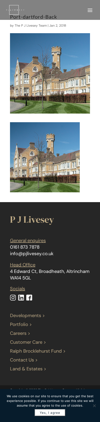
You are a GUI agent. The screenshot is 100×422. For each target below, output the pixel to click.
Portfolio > (21, 324)
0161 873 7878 (25, 247)
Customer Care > (28, 342)
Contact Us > (24, 360)
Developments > (27, 315)
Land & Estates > (28, 369)
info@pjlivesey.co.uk (31, 253)
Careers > (20, 333)
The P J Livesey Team (31, 25)
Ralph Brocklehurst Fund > (38, 351)
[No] (94, 405)
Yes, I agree (50, 413)
